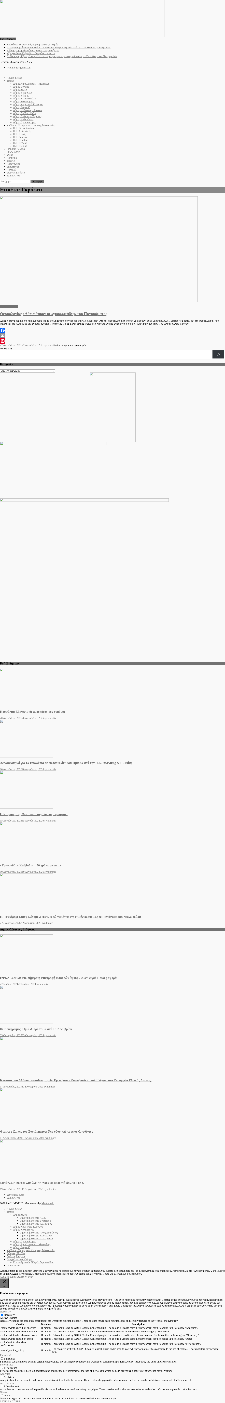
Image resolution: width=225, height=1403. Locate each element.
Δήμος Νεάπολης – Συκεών (27, 110)
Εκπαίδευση (13, 166)
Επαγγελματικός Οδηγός (19, 1259)
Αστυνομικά (13, 163)
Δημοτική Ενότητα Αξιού (33, 1217)
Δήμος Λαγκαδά (21, 107)
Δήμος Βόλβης (21, 86)
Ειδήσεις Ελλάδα (16, 148)
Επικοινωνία (13, 175)
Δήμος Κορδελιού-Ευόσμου (28, 104)
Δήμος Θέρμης (21, 95)
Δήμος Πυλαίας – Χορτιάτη (27, 116)
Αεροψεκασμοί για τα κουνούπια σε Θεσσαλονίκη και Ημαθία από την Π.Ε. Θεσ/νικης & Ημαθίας (58, 47)
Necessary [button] (5, 1311)
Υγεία (10, 154)
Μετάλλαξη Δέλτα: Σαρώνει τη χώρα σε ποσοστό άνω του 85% (42, 1182)
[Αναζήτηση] (218, 354)
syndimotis (50, 345)
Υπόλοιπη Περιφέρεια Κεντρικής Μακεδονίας (31, 125)
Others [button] (3, 1392)
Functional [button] (5, 1355)
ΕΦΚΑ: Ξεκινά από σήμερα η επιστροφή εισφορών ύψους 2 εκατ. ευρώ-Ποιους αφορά (58, 977)
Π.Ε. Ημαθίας (20, 140)
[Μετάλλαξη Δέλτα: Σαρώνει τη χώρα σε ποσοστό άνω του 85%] (112, 1158)
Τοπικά (10, 80)
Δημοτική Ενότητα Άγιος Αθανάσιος (39, 1232)
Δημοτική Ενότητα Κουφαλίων (36, 1235)
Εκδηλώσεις (13, 151)
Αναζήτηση (6, 348)
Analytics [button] (5, 1373)
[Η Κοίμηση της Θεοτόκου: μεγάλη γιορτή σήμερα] (112, 790)
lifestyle (11, 160)
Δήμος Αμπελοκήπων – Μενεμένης (31, 83)
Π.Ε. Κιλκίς (19, 134)
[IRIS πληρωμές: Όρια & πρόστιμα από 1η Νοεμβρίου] (112, 1005)
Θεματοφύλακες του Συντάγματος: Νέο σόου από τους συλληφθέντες (46, 1131)
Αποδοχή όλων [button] (25, 1276)
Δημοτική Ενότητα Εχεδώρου (35, 1220)
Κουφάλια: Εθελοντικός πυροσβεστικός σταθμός (32, 44)
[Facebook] (112, 330)
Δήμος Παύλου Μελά (24, 113)
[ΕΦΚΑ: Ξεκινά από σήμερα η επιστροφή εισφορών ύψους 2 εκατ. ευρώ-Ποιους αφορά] (112, 953)
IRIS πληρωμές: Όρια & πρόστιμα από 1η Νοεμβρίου (36, 1029)
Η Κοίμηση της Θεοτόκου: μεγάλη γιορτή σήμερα (33, 50)
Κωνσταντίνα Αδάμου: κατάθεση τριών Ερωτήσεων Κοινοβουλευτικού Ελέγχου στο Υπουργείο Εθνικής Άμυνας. (76, 1080)
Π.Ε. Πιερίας (20, 146)
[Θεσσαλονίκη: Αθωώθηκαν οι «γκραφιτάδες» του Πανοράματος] (112, 249)
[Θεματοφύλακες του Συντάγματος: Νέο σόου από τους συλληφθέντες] (112, 1107)
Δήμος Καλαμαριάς (23, 101)
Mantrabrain (48, 1203)
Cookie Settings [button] (8, 1276)
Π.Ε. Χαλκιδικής (22, 131)
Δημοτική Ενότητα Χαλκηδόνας (36, 1238)
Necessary (9, 1314)
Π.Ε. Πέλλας (20, 143)
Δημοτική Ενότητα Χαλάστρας (36, 1223)
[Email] (112, 335)
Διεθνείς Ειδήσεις (16, 172)
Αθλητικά (12, 157)
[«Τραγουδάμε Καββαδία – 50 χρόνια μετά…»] (112, 841)
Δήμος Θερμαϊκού (22, 92)
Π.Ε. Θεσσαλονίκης (23, 128)
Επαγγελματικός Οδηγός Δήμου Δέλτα (33, 1262)
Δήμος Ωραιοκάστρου (24, 122)
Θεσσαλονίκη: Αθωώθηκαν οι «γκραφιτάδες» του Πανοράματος (53, 314)
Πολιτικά (11, 169)
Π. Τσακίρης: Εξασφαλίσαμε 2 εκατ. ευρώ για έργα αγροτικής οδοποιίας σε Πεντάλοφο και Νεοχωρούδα (62, 56)
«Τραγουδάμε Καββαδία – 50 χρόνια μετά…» (31, 53)
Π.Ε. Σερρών (20, 137)
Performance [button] (6, 1364)
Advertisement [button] (7, 1383)
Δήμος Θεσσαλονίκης (24, 98)
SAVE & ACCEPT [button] (10, 1401)
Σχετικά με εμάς (15, 1194)
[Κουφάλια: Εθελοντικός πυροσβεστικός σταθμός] (112, 687)
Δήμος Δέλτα (20, 89)
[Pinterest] (112, 341)
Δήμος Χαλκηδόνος (23, 119)
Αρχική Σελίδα (14, 77)
